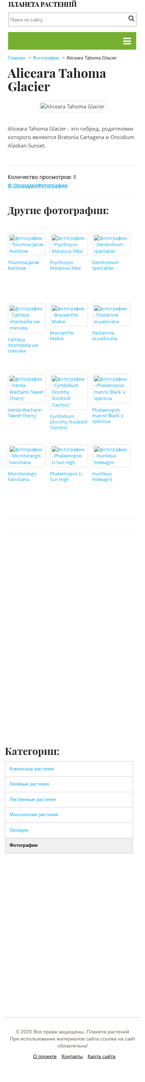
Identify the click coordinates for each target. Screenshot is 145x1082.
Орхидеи (19, 830)
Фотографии (46, 58)
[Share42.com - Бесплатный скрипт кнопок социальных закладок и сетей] (129, 554)
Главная (16, 58)
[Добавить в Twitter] (62, 554)
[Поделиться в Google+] (102, 554)
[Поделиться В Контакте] (49, 554)
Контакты (72, 1056)
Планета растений (42, 4)
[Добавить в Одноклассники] (75, 554)
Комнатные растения (32, 768)
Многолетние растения (34, 814)
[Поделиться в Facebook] (35, 554)
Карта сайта (101, 1056)
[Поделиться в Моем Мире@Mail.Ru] (115, 554)
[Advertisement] (72, 668)
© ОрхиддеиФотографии (38, 185)
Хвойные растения (29, 784)
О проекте (45, 1056)
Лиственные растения (33, 799)
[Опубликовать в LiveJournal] (89, 554)
